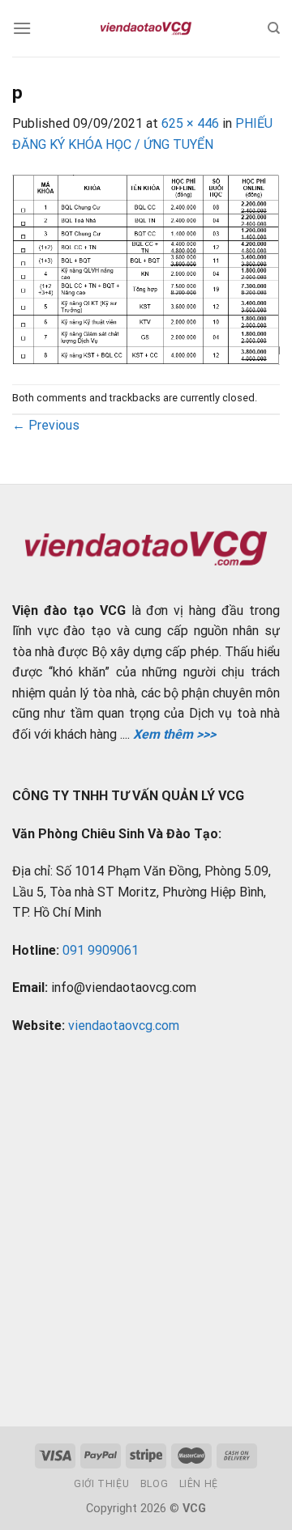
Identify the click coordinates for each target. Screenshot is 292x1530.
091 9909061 (100, 950)
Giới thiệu (101, 1484)
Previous (45, 425)
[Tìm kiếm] (274, 28)
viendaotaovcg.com (123, 1025)
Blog (154, 1484)
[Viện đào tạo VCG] (146, 28)
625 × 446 (190, 123)
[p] (146, 268)
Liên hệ (198, 1484)
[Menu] (22, 28)
